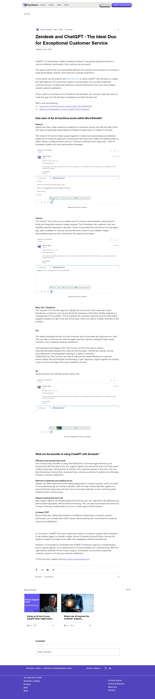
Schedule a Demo (32, 681)
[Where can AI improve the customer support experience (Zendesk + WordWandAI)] (77, 603)
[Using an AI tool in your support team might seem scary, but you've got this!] (40, 603)
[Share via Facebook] (37, 570)
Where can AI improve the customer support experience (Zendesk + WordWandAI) (76, 617)
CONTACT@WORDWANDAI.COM (57, 668)
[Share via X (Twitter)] (42, 570)
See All (128, 589)
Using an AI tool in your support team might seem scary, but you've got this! (39, 617)
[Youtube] (106, 668)
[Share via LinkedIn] (48, 570)
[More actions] (118, 29)
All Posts (27, 14)
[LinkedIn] (110, 668)
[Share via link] (53, 570)
